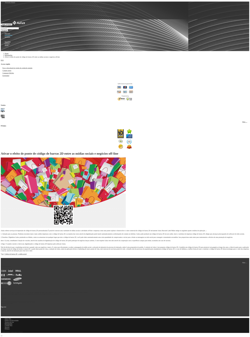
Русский (12, 18)
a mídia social (22, 254)
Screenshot (5, 75)
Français (12, 6)
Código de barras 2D (10, 254)
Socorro (7, 327)
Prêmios (7, 328)
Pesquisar (4, 30)
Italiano (11, 15)
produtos (7, 37)
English (11, 4)
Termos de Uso (9, 322)
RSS (2, 60)
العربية (11, 13)
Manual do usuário (14, 50)
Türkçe (11, 16)
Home (6, 53)
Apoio (6, 45)
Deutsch (11, 7)
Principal (7, 33)
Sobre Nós (8, 319)
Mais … (244, 122)
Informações (8, 35)
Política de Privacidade (12, 320)
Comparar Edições (8, 73)
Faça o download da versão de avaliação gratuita (17, 68)
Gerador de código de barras (17, 40)
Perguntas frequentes (15, 47)
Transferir (8, 42)
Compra (7, 43)
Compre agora (6, 70)
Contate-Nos (12, 48)
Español (11, 9)
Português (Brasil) (10, 2)
